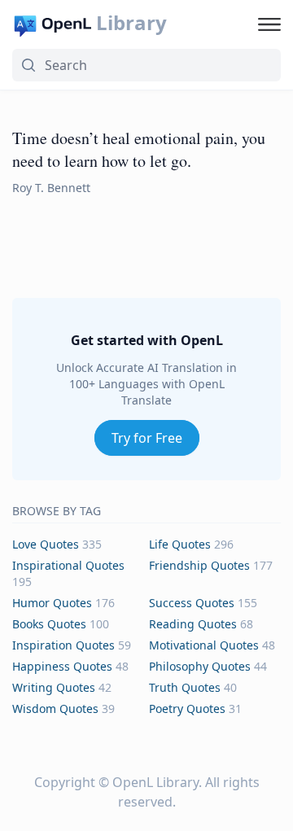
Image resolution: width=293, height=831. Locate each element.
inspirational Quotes (68, 565)
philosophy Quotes (200, 666)
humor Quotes (52, 602)
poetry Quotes (187, 708)
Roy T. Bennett (51, 187)
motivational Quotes (204, 645)
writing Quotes (53, 687)
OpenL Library (155, 782)
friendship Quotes (199, 565)
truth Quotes (185, 687)
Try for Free (147, 438)
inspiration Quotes (63, 645)
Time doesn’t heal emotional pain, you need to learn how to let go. (138, 149)
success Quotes (191, 602)
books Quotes (49, 624)
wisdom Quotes (55, 708)
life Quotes (180, 544)
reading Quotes (193, 624)
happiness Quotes (62, 666)
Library (131, 23)
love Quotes (45, 544)
